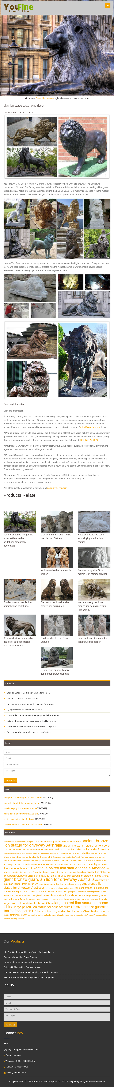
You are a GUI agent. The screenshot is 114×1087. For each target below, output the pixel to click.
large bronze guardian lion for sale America (46, 899)
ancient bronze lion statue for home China (28, 849)
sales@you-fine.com (90, 427)
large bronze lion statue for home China (29, 903)
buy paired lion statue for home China (87, 875)
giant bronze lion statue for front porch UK (61, 888)
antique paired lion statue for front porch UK (70, 864)
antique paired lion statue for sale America (70, 868)
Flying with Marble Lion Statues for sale (24, 709)
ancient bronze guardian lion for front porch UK (20, 842)
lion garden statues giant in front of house (23, 797)
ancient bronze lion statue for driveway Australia (56, 843)
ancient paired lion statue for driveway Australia (20, 853)
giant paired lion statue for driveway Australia (42, 891)
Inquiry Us (10, 780)
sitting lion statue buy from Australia (21, 813)
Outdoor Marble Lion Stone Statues (22, 698)
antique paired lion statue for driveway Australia (26, 864)
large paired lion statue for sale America (42, 907)
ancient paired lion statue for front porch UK (55, 853)
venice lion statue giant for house (19, 819)
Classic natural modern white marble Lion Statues (28, 732)
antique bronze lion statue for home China (45, 861)
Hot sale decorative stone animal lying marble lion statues (32, 715)
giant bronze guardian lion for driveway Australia (49, 879)
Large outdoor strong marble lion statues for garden (30, 704)
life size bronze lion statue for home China (45, 915)
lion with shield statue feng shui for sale (22, 803)
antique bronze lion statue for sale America (84, 860)
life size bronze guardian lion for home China (63, 911)
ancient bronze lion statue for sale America (79, 849)
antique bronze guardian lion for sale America (70, 857)
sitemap (101, 1081)
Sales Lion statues (45, 98)
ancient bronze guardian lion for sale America (59, 841)
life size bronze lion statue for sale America (77, 915)
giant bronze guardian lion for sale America (59, 884)
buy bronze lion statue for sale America (43, 875)
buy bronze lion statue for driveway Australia (60, 872)
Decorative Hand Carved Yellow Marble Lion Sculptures (31, 726)
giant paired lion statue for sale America (60, 895)
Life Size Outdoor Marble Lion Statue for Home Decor (30, 692)
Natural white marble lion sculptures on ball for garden (31, 721)
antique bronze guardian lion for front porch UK (32, 857)
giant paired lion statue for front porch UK (84, 892)
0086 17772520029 (88, 440)
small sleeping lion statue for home (20, 808)
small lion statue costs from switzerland (23, 824)
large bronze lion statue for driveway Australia (85, 899)
